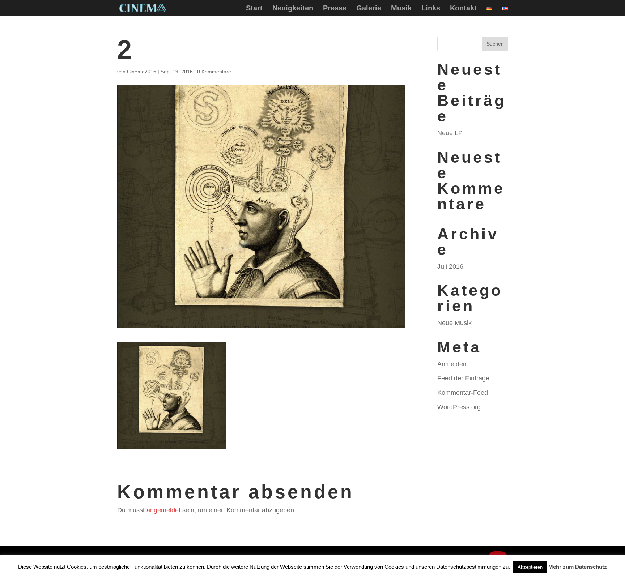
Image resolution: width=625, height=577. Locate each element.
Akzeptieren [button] (530, 567)
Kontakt (463, 8)
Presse (334, 8)
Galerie (368, 8)
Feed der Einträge (463, 378)
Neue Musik (454, 322)
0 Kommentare (214, 71)
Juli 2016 (450, 266)
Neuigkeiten (292, 8)
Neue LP (450, 133)
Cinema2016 (141, 71)
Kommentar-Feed (462, 392)
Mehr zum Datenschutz (577, 567)
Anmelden (452, 364)
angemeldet (163, 510)
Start (254, 8)
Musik (401, 8)
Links (430, 8)
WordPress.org (459, 407)
